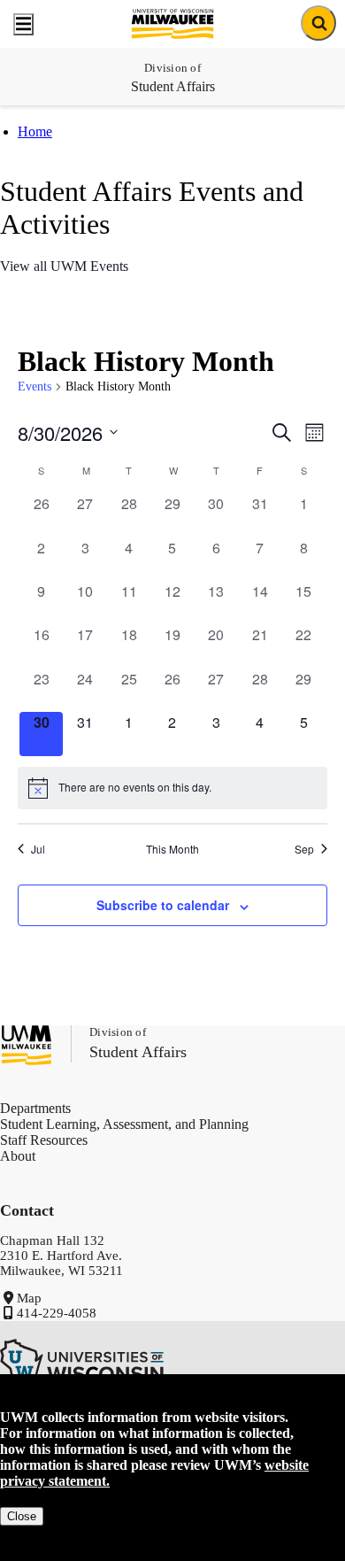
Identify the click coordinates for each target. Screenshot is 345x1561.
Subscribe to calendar (162, 905)
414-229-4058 (56, 1313)
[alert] (172, 788)
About (17, 1155)
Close (21, 1516)
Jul (38, 849)
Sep (304, 849)
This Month (172, 849)
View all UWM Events (64, 266)
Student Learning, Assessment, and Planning (124, 1124)
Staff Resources (44, 1140)
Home (35, 131)
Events (34, 386)
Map (29, 1298)
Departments (35, 1108)
